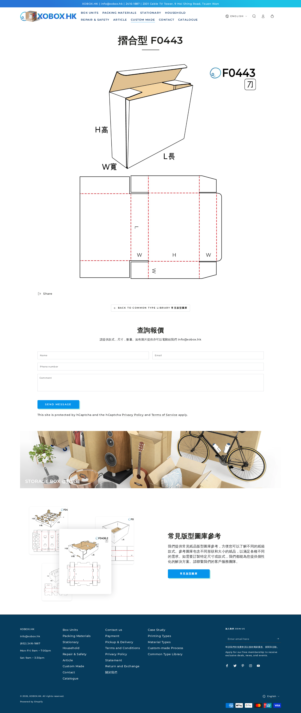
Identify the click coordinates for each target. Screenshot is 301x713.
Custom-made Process (165, 648)
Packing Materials (77, 636)
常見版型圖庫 (189, 573)
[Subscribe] (279, 638)
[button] (254, 16)
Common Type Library (165, 654)
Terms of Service (165, 414)
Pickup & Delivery (119, 642)
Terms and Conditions (122, 648)
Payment (112, 636)
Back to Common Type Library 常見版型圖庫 (153, 307)
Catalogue (71, 678)
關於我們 (111, 672)
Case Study (156, 629)
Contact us (113, 629)
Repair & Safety (75, 654)
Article (68, 660)
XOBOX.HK (35, 696)
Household (71, 648)
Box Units (70, 629)
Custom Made (73, 666)
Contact (69, 672)
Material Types (159, 642)
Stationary (71, 642)
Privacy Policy (133, 414)
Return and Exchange (122, 666)
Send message (58, 404)
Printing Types (159, 636)
